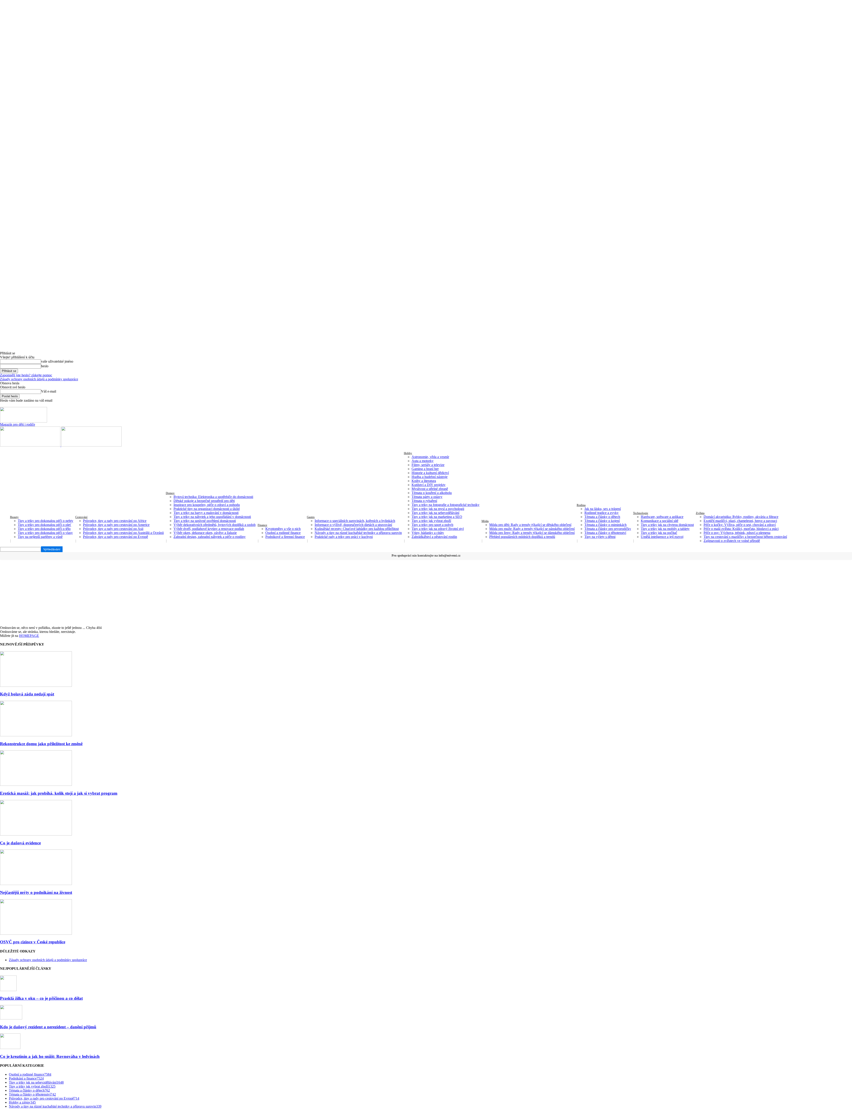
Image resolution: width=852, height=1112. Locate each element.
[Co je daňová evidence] (36, 834)
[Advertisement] (426, 592)
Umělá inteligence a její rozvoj (662, 537)
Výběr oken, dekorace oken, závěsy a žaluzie (205, 533)
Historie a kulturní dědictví (430, 473)
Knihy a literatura (424, 481)
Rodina (581, 505)
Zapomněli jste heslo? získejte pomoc (26, 375)
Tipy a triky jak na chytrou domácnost (667, 525)
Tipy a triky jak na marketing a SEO (437, 517)
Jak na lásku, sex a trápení (602, 509)
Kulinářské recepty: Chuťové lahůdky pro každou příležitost (357, 529)
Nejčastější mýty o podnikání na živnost (36, 892)
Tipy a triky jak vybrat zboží (431, 521)
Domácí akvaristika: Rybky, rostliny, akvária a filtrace (741, 517)
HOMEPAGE (29, 636)
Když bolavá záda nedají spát (27, 694)
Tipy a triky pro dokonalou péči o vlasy (45, 533)
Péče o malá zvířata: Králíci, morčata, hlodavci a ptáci (741, 529)
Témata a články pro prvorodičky (607, 529)
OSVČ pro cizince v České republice (32, 942)
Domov (170, 493)
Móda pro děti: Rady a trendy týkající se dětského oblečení (530, 525)
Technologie (640, 513)
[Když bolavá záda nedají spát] (36, 685)
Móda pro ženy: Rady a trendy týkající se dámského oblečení (532, 533)
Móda (485, 521)
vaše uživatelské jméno (57, 361)
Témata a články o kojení (602, 521)
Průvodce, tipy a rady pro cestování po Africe (114, 521)
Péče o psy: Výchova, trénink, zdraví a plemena (737, 533)
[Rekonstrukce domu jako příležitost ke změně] (36, 735)
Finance (262, 525)
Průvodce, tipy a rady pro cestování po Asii (113, 529)
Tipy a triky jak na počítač (659, 533)
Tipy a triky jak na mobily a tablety (665, 529)
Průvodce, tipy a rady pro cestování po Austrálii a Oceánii (123, 533)
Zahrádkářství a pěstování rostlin (434, 537)
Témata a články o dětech (602, 517)
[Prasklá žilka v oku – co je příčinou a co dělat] (8, 990)
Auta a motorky (423, 461)
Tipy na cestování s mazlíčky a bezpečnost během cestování (745, 537)
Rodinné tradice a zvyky (601, 513)
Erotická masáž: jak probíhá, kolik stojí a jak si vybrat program (58, 793)
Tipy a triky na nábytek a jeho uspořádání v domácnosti (212, 517)
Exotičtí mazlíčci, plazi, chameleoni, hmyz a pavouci (740, 521)
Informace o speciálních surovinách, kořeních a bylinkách (355, 521)
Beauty (14, 517)
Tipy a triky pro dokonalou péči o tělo (44, 529)
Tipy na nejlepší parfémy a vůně (40, 537)
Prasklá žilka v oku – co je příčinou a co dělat (41, 998)
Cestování (81, 517)
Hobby (408, 453)
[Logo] (30, 445)
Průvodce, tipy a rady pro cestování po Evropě (115, 537)
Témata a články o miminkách (605, 525)
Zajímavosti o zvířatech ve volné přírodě (732, 541)
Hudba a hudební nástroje (430, 477)
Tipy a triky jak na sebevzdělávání (435, 513)
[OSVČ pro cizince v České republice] (36, 933)
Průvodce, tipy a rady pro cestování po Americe (116, 525)
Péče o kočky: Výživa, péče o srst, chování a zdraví (740, 525)
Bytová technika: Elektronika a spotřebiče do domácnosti (213, 497)
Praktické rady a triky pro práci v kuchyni (344, 537)
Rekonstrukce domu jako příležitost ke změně (41, 743)
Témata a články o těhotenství (605, 533)
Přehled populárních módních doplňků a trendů (522, 537)
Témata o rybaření (424, 501)
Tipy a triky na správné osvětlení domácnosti (205, 521)
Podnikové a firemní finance (285, 537)
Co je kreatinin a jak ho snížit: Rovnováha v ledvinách (50, 1056)
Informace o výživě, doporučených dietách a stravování (353, 525)
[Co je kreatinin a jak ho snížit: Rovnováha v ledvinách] (10, 1048)
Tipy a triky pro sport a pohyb (432, 525)
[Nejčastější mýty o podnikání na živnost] (36, 884)
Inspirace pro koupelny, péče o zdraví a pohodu (207, 505)
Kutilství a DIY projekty (429, 485)
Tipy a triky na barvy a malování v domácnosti (206, 513)
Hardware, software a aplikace (662, 517)
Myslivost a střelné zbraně (430, 489)
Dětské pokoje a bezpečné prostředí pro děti (204, 501)
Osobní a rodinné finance (283, 533)
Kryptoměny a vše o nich (283, 529)
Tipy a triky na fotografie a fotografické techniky (445, 505)
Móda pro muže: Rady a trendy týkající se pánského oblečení (532, 529)
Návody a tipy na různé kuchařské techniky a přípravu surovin (358, 533)
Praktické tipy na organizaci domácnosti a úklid (207, 509)
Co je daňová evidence (20, 843)
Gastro (311, 517)
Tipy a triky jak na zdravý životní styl (438, 529)
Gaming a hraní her (425, 469)
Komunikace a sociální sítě (659, 521)
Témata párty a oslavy (427, 497)
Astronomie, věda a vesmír (430, 457)
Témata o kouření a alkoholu (432, 493)
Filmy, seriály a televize (428, 465)
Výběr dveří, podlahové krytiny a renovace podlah (209, 529)
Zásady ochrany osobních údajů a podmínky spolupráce (39, 379)
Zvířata (700, 513)
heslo (44, 366)
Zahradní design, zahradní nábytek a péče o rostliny (210, 537)
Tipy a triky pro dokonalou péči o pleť (44, 525)
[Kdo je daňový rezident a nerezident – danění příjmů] (11, 1018)
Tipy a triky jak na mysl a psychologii (438, 509)
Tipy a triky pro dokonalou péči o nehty (45, 521)
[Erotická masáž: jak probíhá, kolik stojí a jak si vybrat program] (36, 784)
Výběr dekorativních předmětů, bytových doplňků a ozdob (215, 525)
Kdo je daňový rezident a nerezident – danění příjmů (48, 1027)
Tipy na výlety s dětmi (599, 537)
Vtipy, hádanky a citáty (428, 533)
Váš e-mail (48, 391)
